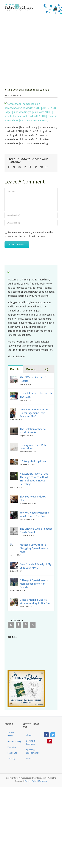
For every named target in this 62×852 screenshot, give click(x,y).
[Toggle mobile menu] (55, 9)
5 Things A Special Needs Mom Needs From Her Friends (34, 583)
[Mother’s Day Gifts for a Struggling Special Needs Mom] (14, 545)
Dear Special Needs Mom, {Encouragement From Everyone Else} (34, 413)
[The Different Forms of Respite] (14, 377)
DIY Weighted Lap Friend (33, 461)
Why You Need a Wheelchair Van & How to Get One (35, 514)
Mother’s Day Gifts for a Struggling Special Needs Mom (34, 548)
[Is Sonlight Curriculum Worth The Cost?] (14, 393)
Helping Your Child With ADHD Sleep (33, 446)
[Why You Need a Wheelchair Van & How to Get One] (14, 513)
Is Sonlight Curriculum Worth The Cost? (36, 395)
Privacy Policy (31, 781)
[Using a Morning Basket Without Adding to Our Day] (14, 600)
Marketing (42, 781)
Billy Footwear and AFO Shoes (33, 498)
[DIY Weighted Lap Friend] (14, 461)
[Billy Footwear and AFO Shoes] (14, 497)
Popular (15, 369)
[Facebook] (46, 734)
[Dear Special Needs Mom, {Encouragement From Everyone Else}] (12, 409)
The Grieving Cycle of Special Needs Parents (36, 530)
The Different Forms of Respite (32, 379)
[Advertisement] (31, 48)
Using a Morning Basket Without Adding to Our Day (35, 601)
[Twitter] (52, 734)
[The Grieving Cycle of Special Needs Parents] (14, 529)
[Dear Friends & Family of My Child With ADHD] (14, 564)
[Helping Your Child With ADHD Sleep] (14, 445)
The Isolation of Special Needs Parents (33, 430)
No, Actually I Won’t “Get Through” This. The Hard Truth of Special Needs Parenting (34, 479)
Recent (31, 369)
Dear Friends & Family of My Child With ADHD (35, 565)
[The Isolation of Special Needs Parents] (14, 429)
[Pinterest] (49, 741)
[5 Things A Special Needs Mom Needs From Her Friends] (14, 580)
